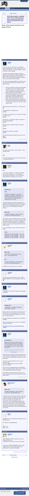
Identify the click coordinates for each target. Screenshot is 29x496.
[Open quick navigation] (26, 13)
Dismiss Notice (26, 16)
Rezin (9, 145)
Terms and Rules (20, 490)
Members (12, 8)
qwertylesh (10, 434)
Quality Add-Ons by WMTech (6, 491)
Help (27, 488)
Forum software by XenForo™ (5, 490)
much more (10, 20)
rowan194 (10, 272)
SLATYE (9, 165)
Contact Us (24, 488)
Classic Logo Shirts (16, 19)
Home (3, 8)
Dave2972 (10, 245)
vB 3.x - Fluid (3, 488)
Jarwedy (9, 62)
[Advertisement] (14, 43)
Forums (7, 8)
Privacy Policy (26, 490)
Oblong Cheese (11, 382)
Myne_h (9, 413)
